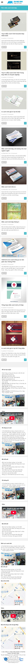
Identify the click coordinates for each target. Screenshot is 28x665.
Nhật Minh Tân (6, 153)
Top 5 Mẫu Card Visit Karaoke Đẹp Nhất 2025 (12, 470)
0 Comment (10, 38)
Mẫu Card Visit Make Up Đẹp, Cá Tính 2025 (12, 462)
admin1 (5, 38)
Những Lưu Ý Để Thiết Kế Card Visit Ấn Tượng (12, 474)
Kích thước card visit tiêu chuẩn (9, 473)
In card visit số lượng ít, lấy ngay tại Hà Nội (12, 471)
